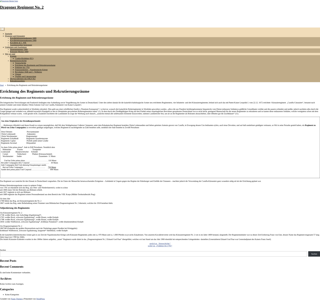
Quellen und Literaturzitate (25, 76)
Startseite (8, 34)
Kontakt (13, 56)
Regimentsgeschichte (18, 61)
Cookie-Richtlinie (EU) (24, 58)
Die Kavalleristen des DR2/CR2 (23, 79)
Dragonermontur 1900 (19, 49)
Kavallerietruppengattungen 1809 (23, 38)
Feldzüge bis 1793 (22, 67)
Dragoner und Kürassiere (15, 36)
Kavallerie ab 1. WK (18, 43)
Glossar (18, 74)
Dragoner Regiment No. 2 (22, 7)
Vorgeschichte (20, 63)
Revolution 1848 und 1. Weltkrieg (28, 72)
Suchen (3, 250)
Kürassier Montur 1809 (19, 52)
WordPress (40, 299)
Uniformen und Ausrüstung (16, 47)
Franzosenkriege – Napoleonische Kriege (31, 70)
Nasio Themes (17, 299)
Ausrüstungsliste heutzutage (21, 45)
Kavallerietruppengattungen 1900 (23, 40)
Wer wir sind (10, 54)
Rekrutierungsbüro (17, 81)
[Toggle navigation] (2, 29)
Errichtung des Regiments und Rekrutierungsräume (35, 65)
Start (2, 85)
